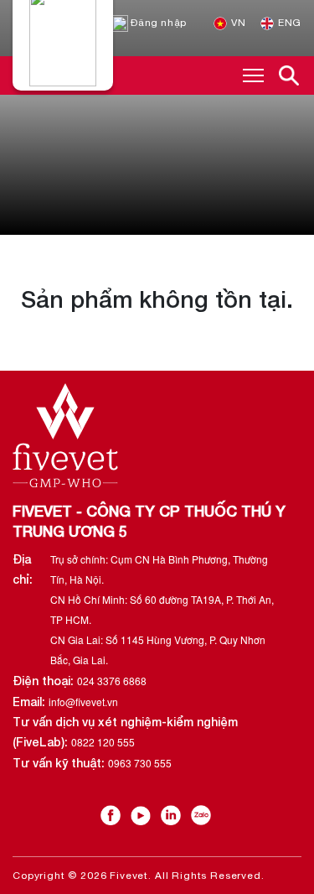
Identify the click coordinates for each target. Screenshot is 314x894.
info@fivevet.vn (83, 701)
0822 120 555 (103, 742)
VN (237, 23)
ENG (288, 23)
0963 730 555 (140, 763)
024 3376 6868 (112, 680)
